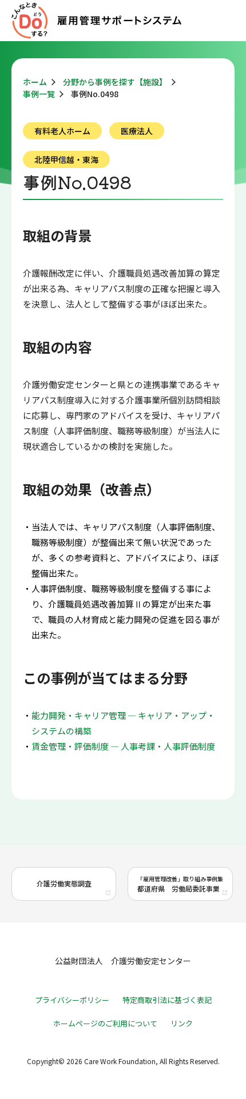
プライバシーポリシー (72, 999)
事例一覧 (39, 93)
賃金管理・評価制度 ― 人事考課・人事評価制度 (123, 746)
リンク (181, 1023)
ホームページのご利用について (105, 1023)
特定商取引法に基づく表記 (167, 999)
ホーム (35, 81)
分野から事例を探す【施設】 (115, 81)
